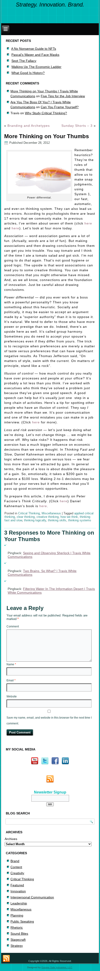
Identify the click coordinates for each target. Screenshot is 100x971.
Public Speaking (22, 921)
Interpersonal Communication (32, 897)
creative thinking (48, 517)
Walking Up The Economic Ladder (36, 67)
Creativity (17, 873)
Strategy (16, 946)
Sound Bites (19, 933)
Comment (13, 626)
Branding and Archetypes (28, 125)
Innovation (18, 891)
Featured (17, 885)
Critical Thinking (29, 513)
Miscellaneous (51, 513)
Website (12, 696)
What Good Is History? (28, 73)
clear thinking (26, 517)
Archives (11, 839)
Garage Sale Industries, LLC (56, 967)
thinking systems (79, 520)
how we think (69, 517)
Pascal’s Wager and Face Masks (35, 55)
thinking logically (35, 520)
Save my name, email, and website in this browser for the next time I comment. (49, 720)
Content (16, 867)
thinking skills (57, 520)
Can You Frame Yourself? (60, 107)
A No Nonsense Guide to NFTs (33, 48)
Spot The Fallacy (23, 61)
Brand (14, 861)
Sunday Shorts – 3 (77, 125)
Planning (16, 915)
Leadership (18, 903)
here (88, 223)
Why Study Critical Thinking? (46, 113)
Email (11, 680)
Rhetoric (16, 927)
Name (11, 664)
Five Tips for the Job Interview (63, 96)
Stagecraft (18, 939)
